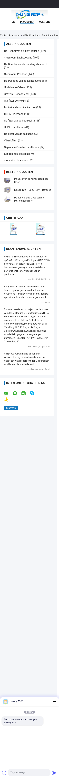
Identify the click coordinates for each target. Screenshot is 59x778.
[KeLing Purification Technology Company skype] (34, 393)
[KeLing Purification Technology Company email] (8, 393)
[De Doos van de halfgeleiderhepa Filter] (7, 180)
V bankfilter (10, 140)
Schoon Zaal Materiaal (17, 153)
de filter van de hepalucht (19, 120)
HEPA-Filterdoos (31, 35)
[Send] (54, 772)
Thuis (3, 35)
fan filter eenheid (14, 100)
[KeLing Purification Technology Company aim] (8, 399)
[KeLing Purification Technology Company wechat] (25, 393)
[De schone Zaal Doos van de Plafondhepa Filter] (7, 199)
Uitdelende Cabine (14, 87)
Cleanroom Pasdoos (15, 74)
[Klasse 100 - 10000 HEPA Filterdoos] (7, 190)
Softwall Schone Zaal (16, 94)
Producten (27, 22)
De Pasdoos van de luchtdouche (22, 80)
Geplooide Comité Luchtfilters (21, 147)
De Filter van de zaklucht (18, 133)
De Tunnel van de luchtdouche (21, 50)
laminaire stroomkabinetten (20, 107)
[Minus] (54, 701)
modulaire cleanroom (16, 160)
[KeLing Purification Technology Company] (29, 14)
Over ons (44, 22)
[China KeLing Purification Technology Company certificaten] (13, 229)
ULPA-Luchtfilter (14, 127)
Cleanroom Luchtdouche (18, 57)
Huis (12, 22)
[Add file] (4, 772)
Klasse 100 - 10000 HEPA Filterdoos (32, 190)
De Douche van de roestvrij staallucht (25, 64)
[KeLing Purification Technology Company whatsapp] (17, 393)
